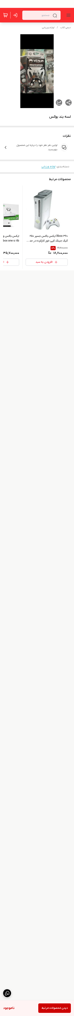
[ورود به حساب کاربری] (16, 15)
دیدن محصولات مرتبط (54, 1008)
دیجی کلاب (65, 27)
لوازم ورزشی (48, 27)
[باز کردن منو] (68, 15)
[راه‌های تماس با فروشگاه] (7, 993)
